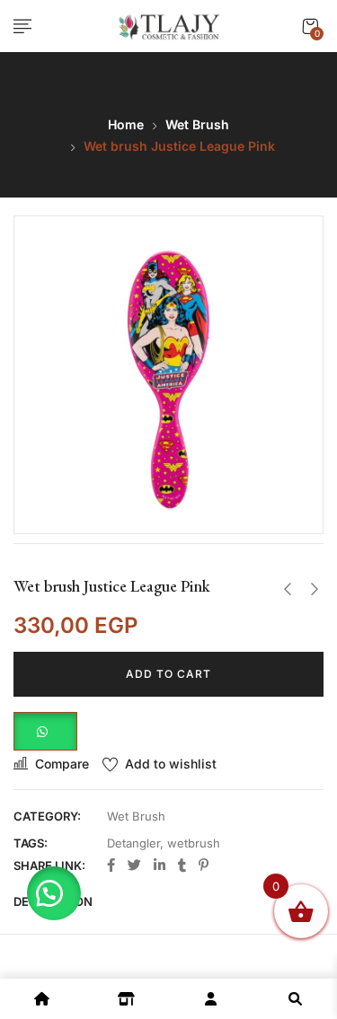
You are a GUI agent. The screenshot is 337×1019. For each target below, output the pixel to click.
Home (126, 124)
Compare (62, 763)
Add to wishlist (171, 763)
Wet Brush (197, 124)
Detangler (133, 843)
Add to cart (168, 674)
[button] (310, 26)
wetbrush (193, 843)
